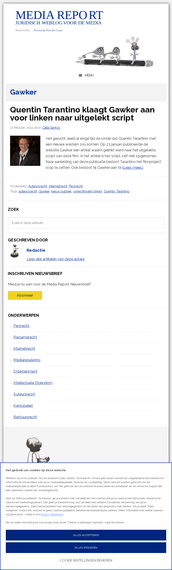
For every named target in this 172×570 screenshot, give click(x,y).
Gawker (44, 191)
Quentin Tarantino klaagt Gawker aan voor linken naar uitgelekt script (82, 113)
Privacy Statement (52, 514)
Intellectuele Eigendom (32, 383)
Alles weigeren (86, 547)
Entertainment (25, 371)
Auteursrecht (37, 186)
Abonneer (25, 295)
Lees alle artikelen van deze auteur (56, 259)
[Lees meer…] (132, 167)
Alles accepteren (86, 535)
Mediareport (59, 21)
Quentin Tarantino (117, 191)
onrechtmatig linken (87, 191)
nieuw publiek (61, 191)
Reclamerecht (25, 337)
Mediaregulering (26, 360)
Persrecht (76, 186)
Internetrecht (58, 186)
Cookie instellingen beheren (86, 560)
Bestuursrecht (25, 417)
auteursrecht (28, 191)
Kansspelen (23, 405)
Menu (89, 75)
